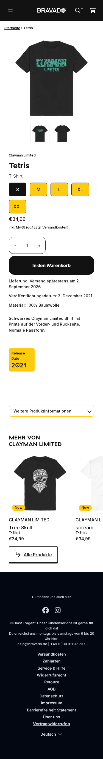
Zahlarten (52, 661)
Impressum (51, 702)
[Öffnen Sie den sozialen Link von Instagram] (58, 610)
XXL (17, 206)
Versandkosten (54, 227)
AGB (51, 689)
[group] (39, 133)
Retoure (51, 682)
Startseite (12, 28)
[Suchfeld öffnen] (77, 10)
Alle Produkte (38, 554)
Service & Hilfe (51, 668)
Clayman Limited (22, 155)
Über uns (51, 716)
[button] (51, 411)
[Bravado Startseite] (51, 10)
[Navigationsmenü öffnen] (10, 10)
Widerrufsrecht (51, 675)
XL (80, 189)
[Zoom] (51, 78)
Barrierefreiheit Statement (51, 710)
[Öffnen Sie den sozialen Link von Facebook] (46, 610)
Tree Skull (20, 527)
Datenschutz (51, 696)
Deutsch (48, 734)
